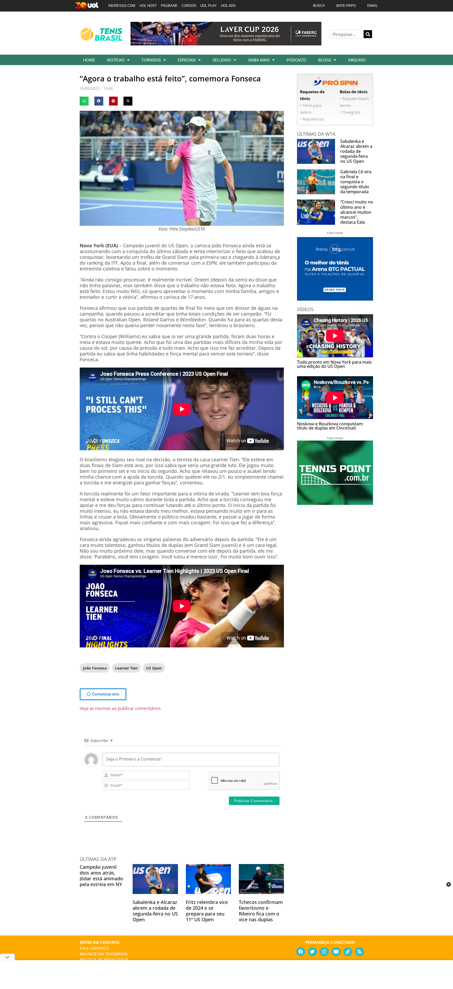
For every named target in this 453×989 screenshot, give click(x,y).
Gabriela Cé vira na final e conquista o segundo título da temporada (355, 182)
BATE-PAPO (346, 6)
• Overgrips (350, 112)
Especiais (187, 59)
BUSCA (319, 6)
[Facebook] (300, 951)
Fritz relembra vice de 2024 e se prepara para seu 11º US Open (207, 911)
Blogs (324, 59)
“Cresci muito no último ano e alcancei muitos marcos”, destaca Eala (356, 212)
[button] (84, 101)
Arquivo (357, 59)
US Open (154, 668)
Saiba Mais (258, 59)
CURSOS (189, 6)
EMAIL (372, 6)
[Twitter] (312, 951)
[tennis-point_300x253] (335, 503)
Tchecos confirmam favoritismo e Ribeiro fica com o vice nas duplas (261, 911)
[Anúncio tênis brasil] (335, 299)
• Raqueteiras (312, 119)
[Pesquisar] (368, 34)
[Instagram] (324, 951)
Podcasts (296, 59)
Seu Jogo (222, 59)
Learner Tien (126, 668)
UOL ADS (228, 6)
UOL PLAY (208, 6)
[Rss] (359, 951)
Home (89, 59)
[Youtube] (336, 951)
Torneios (151, 59)
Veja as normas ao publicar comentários (120, 708)
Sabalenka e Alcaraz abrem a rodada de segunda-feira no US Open (155, 911)
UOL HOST (148, 6)
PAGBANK (169, 6)
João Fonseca (95, 668)
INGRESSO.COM (121, 6)
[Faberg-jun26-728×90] (226, 43)
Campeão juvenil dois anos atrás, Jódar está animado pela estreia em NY (101, 875)
